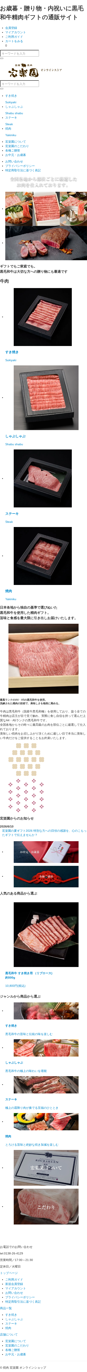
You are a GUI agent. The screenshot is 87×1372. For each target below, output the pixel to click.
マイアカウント (15, 32)
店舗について (9, 1334)
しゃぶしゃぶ (14, 1319)
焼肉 (8, 1328)
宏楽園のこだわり (17, 146)
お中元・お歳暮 (15, 155)
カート (14, 41)
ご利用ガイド (14, 36)
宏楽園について (15, 141)
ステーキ (11, 1323)
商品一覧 (6, 1308)
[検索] (1, 58)
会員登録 (11, 28)
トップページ (9, 1273)
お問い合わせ (14, 161)
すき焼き (11, 1314)
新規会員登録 (14, 1284)
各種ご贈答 (12, 150)
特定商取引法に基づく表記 (23, 170)
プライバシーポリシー (20, 166)
